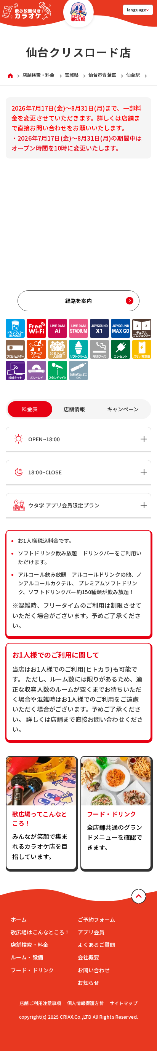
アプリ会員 (91, 932)
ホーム (19, 919)
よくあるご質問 (96, 944)
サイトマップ (124, 1003)
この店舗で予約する (42, 1016)
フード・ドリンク (32, 970)
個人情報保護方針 (85, 1003)
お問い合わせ (94, 970)
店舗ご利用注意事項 (40, 1003)
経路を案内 (78, 300)
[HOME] (10, 75)
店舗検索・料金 (29, 944)
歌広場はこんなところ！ (40, 932)
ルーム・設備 (27, 957)
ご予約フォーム (96, 919)
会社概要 (88, 957)
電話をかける (115, 1016)
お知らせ (88, 982)
